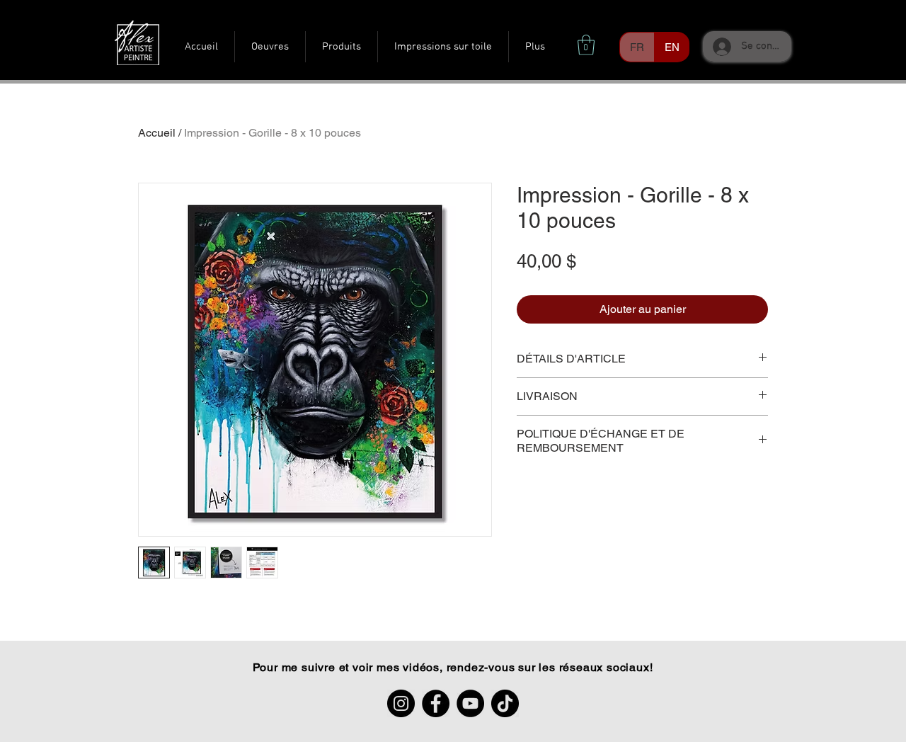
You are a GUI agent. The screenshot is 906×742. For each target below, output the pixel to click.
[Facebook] (435, 703)
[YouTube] (470, 703)
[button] (586, 45)
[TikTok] (505, 703)
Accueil (157, 132)
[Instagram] (401, 703)
